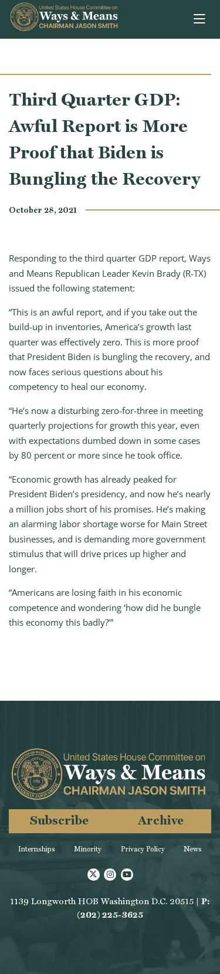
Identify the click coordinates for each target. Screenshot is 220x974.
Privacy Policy (143, 849)
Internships (36, 849)
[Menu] (200, 19)
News (193, 849)
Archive (161, 820)
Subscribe (59, 820)
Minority (87, 849)
